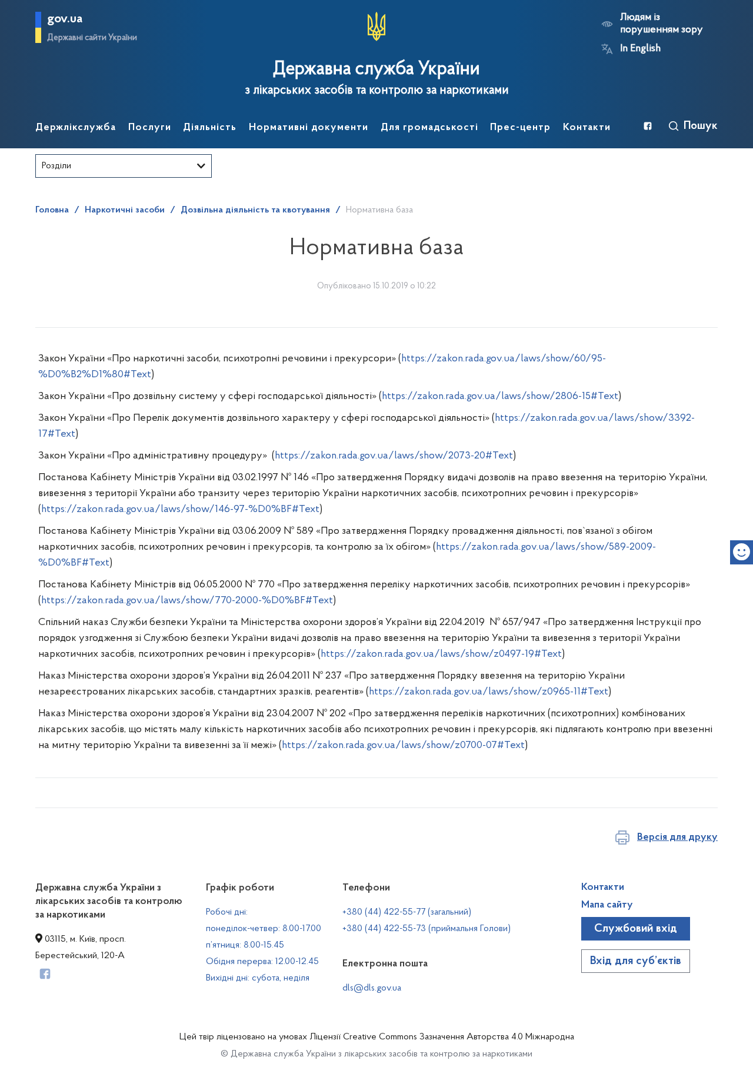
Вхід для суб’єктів (635, 961)
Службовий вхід (635, 929)
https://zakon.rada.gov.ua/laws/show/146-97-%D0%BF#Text (180, 509)
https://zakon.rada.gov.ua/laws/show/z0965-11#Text (488, 692)
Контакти (602, 887)
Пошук (701, 126)
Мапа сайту (607, 905)
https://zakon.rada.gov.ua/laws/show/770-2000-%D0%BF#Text (187, 601)
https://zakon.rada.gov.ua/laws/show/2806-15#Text (500, 396)
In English (640, 49)
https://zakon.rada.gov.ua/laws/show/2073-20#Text (394, 456)
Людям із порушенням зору (661, 23)
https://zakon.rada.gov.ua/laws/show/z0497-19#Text (441, 654)
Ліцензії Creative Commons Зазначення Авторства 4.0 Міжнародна (441, 1037)
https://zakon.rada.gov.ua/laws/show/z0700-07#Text (403, 745)
